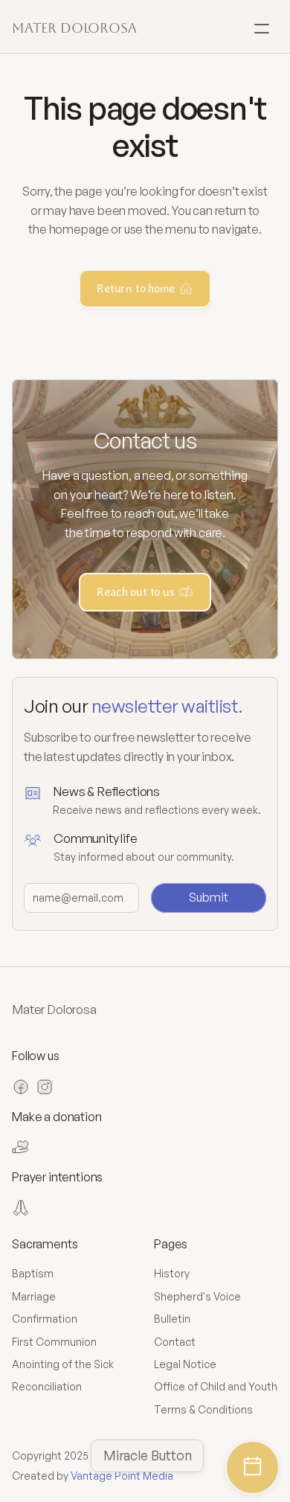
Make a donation (57, 1116)
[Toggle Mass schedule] (252, 1467)
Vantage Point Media (122, 1475)
